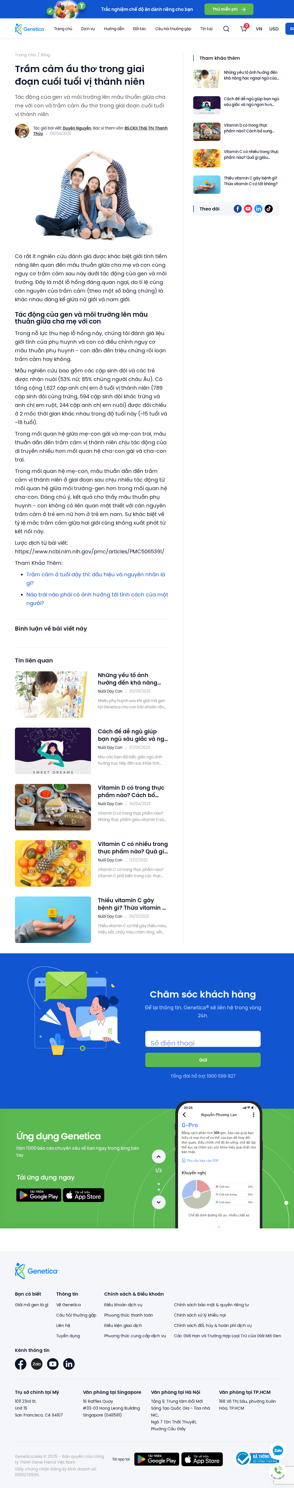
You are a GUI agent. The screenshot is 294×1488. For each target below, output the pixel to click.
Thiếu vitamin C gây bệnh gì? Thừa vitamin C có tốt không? (132, 903)
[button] (278, 1472)
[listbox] (243, 29)
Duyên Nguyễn (77, 128)
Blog (45, 54)
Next (159, 1202)
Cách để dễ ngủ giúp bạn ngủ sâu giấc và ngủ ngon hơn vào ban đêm (133, 735)
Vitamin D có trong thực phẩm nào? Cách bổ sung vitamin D (131, 791)
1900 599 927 (221, 1076)
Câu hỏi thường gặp (173, 28)
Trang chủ (63, 28)
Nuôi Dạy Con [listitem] (110, 691)
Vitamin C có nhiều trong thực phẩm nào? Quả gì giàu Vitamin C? (133, 847)
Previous (159, 1156)
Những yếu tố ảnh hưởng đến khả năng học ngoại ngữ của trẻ (129, 678)
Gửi (203, 1060)
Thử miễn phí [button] (225, 9)
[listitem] (238, 209)
